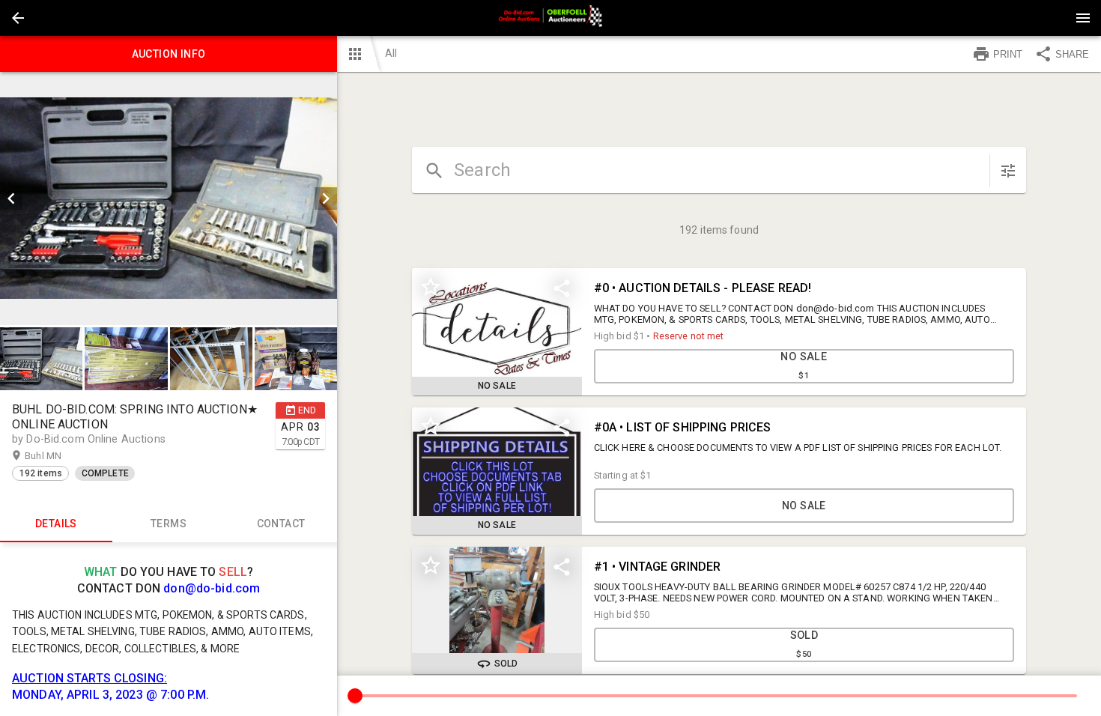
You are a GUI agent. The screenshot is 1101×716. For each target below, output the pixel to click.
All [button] (391, 53)
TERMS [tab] (168, 524)
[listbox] (168, 198)
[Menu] (1083, 18)
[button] (18, 18)
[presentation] (550, 17)
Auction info (169, 54)
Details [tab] (56, 524)
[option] (168, 198)
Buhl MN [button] (58, 455)
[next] (326, 198)
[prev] (11, 198)
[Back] (18, 18)
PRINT (1007, 54)
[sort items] (1008, 170)
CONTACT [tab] (281, 524)
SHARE (1072, 54)
